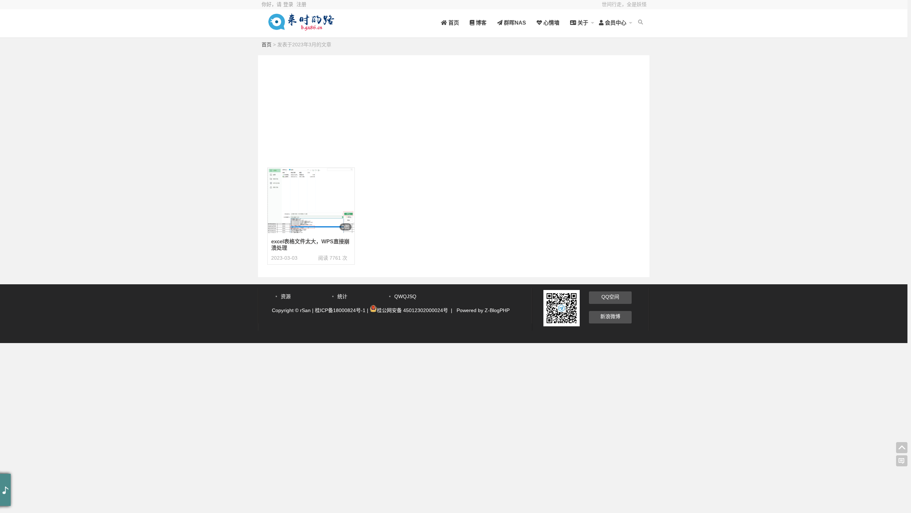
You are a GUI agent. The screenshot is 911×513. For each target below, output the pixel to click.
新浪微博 (610, 316)
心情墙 (550, 23)
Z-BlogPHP (497, 310)
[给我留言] (901, 461)
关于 (582, 23)
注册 (301, 4)
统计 (342, 296)
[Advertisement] (453, 105)
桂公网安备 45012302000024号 (412, 310)
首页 (453, 23)
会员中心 (615, 23)
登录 (288, 4)
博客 (480, 23)
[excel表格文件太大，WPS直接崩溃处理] (311, 200)
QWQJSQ (405, 296)
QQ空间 (610, 297)
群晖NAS (514, 23)
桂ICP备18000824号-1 (340, 310)
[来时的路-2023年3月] (301, 27)
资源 (286, 296)
